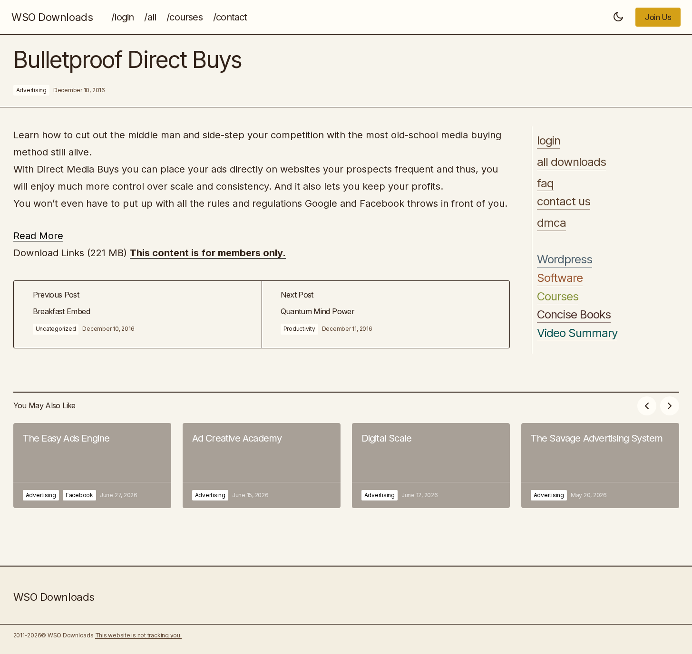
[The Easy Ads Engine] (92, 465)
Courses (557, 296)
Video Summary (577, 333)
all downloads (571, 162)
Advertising (31, 90)
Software (560, 278)
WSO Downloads (52, 17)
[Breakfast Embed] (138, 314)
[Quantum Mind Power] (385, 314)
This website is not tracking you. (138, 635)
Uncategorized (56, 328)
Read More (38, 235)
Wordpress (564, 259)
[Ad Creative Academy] (262, 465)
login (548, 140)
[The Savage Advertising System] (600, 465)
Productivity (299, 328)
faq (545, 183)
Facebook (79, 495)
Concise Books (574, 314)
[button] (618, 17)
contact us (563, 201)
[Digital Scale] (431, 465)
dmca (551, 223)
